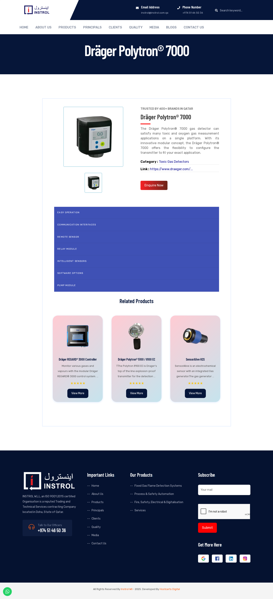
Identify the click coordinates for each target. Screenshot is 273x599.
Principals (92, 27)
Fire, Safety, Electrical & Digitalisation (159, 502)
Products (67, 27)
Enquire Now (153, 185)
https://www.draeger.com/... (171, 169)
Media (154, 27)
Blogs (171, 27)
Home (24, 27)
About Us (43, 27)
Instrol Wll (127, 589)
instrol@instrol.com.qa (154, 12)
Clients (115, 27)
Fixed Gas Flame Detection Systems (158, 486)
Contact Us (194, 27)
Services (140, 510)
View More (77, 393)
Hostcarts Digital (170, 589)
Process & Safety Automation (154, 494)
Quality (135, 27)
